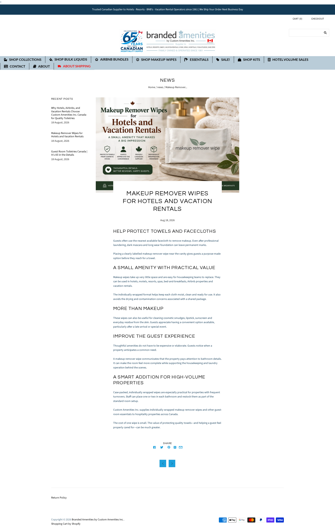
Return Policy (59, 498)
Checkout (317, 19)
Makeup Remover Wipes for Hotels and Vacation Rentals (67, 135)
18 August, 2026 (60, 122)
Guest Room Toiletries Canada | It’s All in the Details (69, 153)
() (297, 19)
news (160, 87)
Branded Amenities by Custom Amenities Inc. (97, 520)
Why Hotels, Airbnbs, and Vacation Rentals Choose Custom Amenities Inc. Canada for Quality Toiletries (68, 113)
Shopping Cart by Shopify (65, 524)
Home (151, 87)
